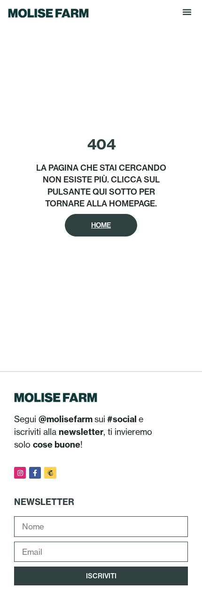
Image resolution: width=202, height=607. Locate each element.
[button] (187, 12)
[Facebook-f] (35, 473)
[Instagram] (20, 473)
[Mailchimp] (50, 473)
